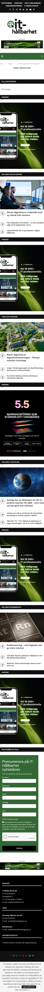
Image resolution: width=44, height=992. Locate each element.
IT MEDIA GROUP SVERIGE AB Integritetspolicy (19, 943)
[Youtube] (27, 9)
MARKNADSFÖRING (14, 6)
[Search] (42, 56)
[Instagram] (16, 9)
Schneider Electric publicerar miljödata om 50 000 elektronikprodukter (24, 657)
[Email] (30, 9)
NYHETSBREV (6, 3)
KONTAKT (18, 3)
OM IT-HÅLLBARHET (33, 3)
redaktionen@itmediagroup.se (19, 929)
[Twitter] (13, 9)
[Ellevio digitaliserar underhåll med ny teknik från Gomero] (22, 194)
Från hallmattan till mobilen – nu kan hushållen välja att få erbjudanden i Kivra (25, 224)
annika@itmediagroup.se (17, 921)
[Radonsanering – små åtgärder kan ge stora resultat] (22, 627)
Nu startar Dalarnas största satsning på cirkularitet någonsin (22, 377)
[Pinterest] (20, 9)
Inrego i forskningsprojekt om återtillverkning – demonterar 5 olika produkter (25, 369)
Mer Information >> (22, 990)
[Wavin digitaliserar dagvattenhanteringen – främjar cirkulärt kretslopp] (22, 337)
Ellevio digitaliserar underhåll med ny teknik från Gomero (24, 214)
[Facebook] (9, 9)
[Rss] (34, 9)
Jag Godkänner (28, 987)
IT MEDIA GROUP (31, 6)
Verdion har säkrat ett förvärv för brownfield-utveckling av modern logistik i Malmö (24, 514)
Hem (1, 64)
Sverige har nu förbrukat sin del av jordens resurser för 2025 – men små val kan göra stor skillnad (25, 503)
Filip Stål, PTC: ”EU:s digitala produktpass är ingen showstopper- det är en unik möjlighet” (24, 522)
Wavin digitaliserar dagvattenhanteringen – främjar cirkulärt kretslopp (23, 357)
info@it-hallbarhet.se (16, 902)
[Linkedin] (23, 9)
